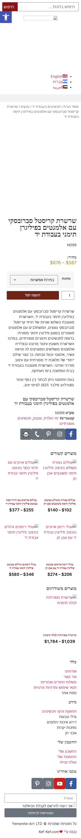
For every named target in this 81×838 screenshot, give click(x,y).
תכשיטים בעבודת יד (46, 107)
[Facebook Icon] (70, 434)
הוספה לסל (32, 295)
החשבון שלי (67, 742)
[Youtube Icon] (59, 783)
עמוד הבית (71, 107)
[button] (40, 98)
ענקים (25, 107)
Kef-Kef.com (49, 831)
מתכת (66, 278)
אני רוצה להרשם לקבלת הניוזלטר (47, 806)
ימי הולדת (51, 418)
